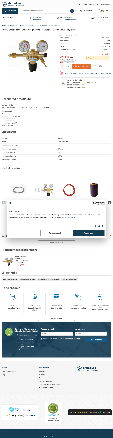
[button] (109, 202)
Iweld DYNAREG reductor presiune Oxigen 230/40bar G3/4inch (21, 260)
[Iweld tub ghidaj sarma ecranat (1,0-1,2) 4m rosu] (69, 190)
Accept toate (88, 233)
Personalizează (55, 233)
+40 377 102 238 (89, 4)
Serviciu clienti (38, 17)
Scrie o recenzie (56, 243)
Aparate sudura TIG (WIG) (27, 279)
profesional (37, 19)
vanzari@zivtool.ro (103, 4)
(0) (75, 35)
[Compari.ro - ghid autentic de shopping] (53, 408)
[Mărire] (69, 66)
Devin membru (96, 340)
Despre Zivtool (56, 319)
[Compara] (100, 65)
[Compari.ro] (53, 416)
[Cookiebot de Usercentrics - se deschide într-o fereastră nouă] (95, 203)
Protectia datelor (45, 378)
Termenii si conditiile (73, 339)
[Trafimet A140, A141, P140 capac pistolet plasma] (94, 190)
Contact (42, 372)
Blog (81, 4)
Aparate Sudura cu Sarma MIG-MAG (48, 279)
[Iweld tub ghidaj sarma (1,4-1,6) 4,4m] (19, 190)
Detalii (97, 226)
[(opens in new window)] (67, 62)
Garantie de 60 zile (66, 17)
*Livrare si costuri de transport (50, 384)
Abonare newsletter (9, 372)
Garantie (42, 375)
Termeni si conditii (45, 381)
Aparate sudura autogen (69, 279)
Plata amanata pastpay (47, 388)
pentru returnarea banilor (69, 19)
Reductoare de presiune (10, 279)
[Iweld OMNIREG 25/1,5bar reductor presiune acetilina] (44, 190)
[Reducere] (62, 66)
